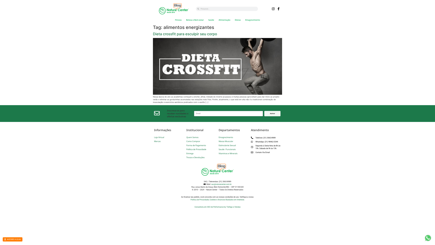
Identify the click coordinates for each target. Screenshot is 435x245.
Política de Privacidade (196, 149)
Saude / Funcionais (227, 149)
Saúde (211, 20)
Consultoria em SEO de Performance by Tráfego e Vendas (217, 207)
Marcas (157, 141)
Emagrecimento (252, 20)
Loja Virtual (159, 137)
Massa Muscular (226, 141)
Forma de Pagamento (196, 145)
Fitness (178, 20)
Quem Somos (192, 137)
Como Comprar (193, 141)
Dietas (238, 20)
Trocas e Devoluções (195, 157)
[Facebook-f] (279, 9)
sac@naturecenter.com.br (221, 184)
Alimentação (224, 20)
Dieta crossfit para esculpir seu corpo (185, 34)
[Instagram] (273, 9)
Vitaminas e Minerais (228, 153)
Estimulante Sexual (227, 145)
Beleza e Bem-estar (195, 20)
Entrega (189, 153)
